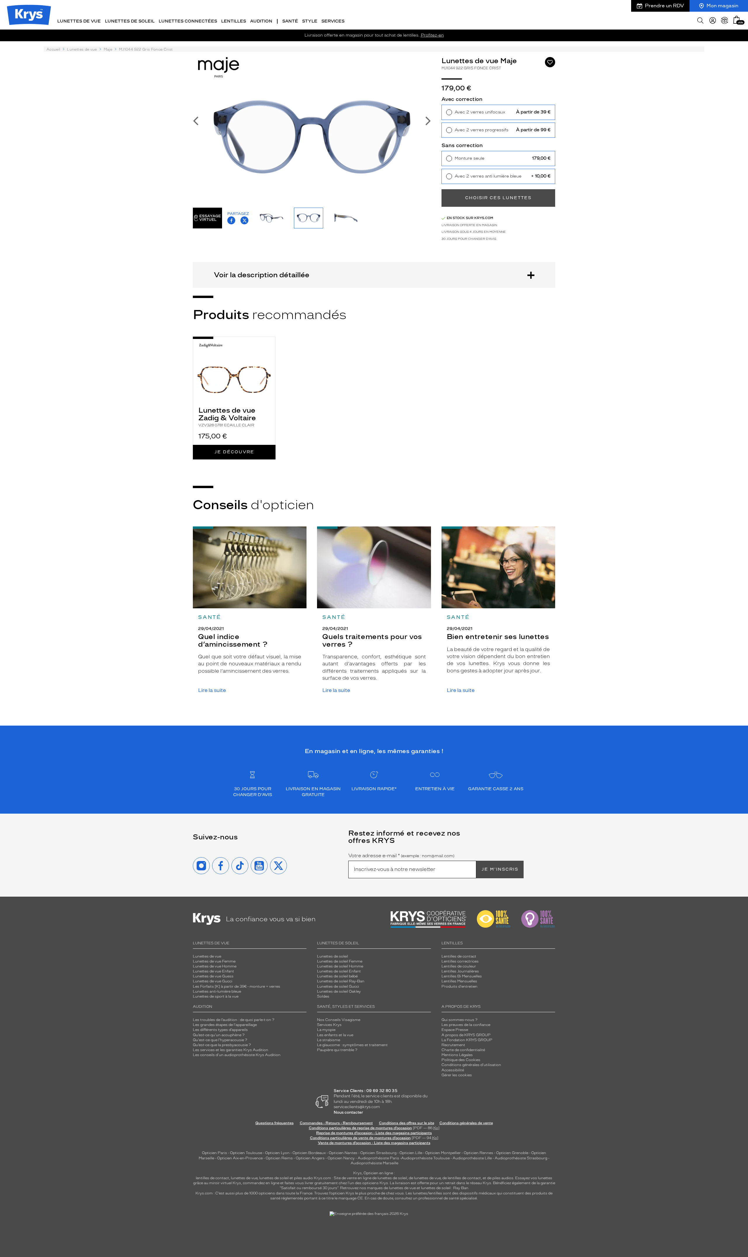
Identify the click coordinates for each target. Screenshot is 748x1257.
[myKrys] (712, 20)
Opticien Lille (410, 1153)
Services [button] (332, 21)
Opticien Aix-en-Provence (240, 1158)
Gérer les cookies (456, 1075)
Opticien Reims (279, 1158)
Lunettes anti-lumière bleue (217, 991)
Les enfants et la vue (335, 1035)
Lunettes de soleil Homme (340, 966)
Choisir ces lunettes (498, 197)
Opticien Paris (214, 1153)
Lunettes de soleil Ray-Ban (340, 981)
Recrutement (453, 1045)
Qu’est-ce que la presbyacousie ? (222, 1045)
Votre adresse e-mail (401, 855)
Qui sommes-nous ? (459, 1020)
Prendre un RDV (664, 5)
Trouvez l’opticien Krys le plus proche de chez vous (359, 1193)
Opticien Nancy (341, 1158)
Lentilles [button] (233, 21)
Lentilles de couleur (458, 966)
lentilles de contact (212, 1178)
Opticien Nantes (343, 1153)
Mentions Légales (457, 1055)
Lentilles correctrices (460, 961)
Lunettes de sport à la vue (215, 996)
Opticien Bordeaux (309, 1153)
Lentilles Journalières (460, 971)
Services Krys (329, 1025)
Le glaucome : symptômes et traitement (352, 1045)
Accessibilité (452, 1070)
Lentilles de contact (458, 956)
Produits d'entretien (459, 986)
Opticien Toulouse (246, 1153)
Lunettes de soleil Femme (339, 961)
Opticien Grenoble (512, 1153)
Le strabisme (328, 1040)
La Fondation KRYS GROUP (466, 1040)
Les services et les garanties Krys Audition (230, 1050)
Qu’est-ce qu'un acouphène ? (219, 1035)
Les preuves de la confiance (465, 1025)
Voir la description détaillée (261, 275)
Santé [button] (290, 21)
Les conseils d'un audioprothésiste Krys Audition (236, 1055)
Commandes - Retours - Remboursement (336, 1123)
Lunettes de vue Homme (214, 966)
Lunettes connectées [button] (188, 21)
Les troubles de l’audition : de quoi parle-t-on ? (233, 1020)
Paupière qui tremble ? (337, 1050)
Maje (108, 49)
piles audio (303, 1178)
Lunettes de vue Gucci (212, 981)
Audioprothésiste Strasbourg (521, 1158)
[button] (736, 20)
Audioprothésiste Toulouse (425, 1158)
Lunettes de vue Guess (213, 976)
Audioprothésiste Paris (378, 1158)
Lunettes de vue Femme (214, 961)
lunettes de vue (244, 1178)
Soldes (323, 996)
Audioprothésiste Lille (472, 1158)
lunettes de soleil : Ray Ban (444, 1188)
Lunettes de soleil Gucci (338, 986)
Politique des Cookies (460, 1060)
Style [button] (309, 21)
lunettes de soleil (274, 1178)
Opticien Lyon (277, 1153)
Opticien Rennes (478, 1153)
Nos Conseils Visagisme (338, 1020)
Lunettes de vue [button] (79, 21)
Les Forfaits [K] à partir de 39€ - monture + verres (236, 986)
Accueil (53, 49)
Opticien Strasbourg (378, 1153)
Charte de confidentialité (463, 1050)
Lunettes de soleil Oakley (339, 991)
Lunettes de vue (82, 49)
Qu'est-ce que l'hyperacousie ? (220, 1040)
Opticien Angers (310, 1158)
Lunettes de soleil (332, 956)
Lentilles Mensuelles (459, 981)
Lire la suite (212, 690)
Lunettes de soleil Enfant (339, 971)
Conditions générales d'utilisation (471, 1065)
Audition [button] (261, 21)
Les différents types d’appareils (220, 1030)
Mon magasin (722, 5)
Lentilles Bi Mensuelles (461, 976)
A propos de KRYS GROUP (466, 1035)
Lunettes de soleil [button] (130, 21)
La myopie (326, 1030)
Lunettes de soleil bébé (337, 976)
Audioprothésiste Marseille (374, 1163)
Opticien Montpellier (443, 1153)
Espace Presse (454, 1030)
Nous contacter (348, 1112)
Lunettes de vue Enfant (213, 971)
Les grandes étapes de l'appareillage (225, 1025)
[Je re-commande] (724, 20)
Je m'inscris (500, 869)
